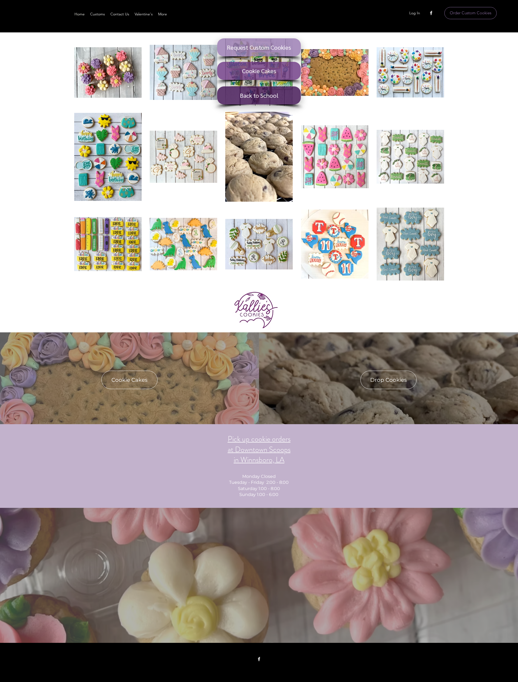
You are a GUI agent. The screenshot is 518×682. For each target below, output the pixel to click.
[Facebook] (431, 13)
